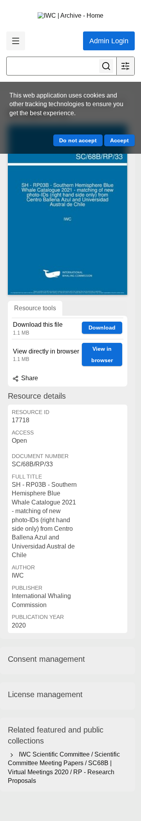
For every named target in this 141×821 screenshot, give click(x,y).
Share (29, 378)
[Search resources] (106, 66)
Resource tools (35, 308)
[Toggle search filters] (125, 66)
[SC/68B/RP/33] (67, 210)
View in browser (102, 354)
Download (102, 327)
